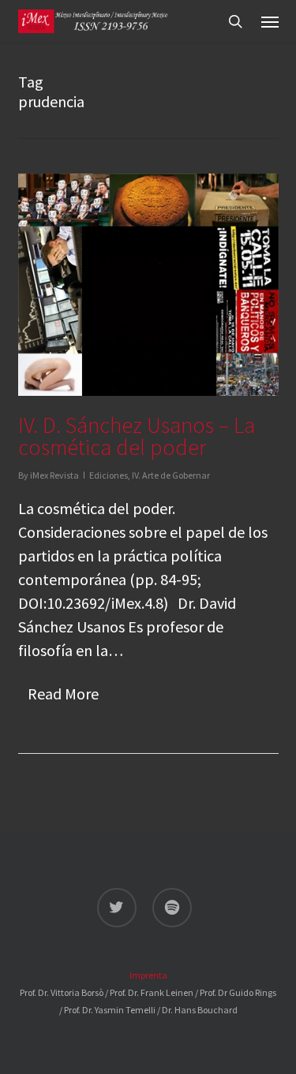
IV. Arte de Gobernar (171, 475)
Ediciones (108, 475)
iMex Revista (54, 475)
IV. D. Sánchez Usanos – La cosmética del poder (136, 436)
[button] (270, 21)
